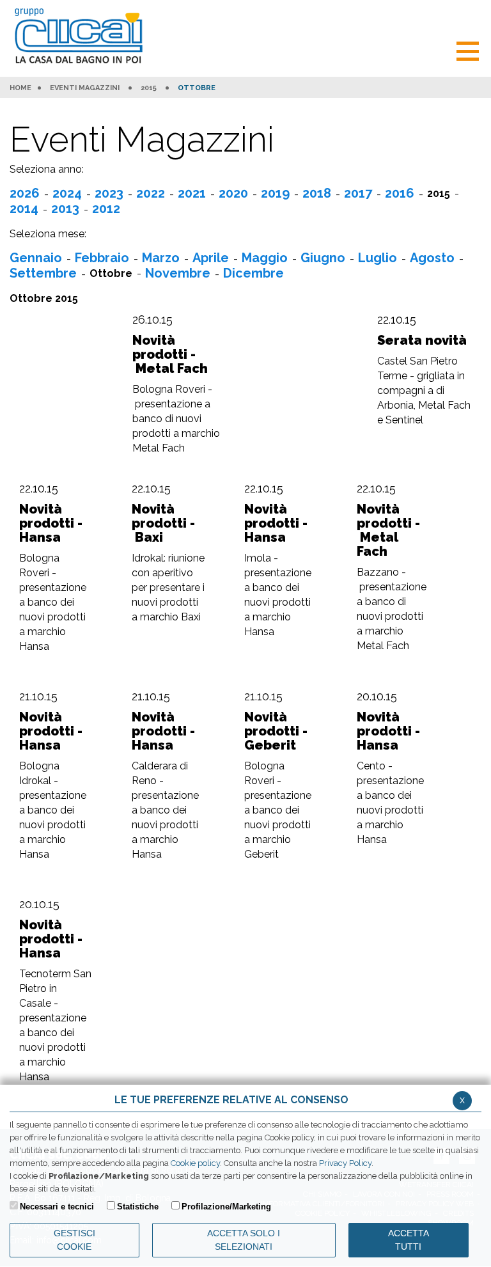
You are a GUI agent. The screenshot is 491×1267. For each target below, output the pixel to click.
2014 (24, 208)
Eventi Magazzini (85, 88)
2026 (25, 193)
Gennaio (36, 257)
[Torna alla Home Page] (81, 36)
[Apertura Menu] (467, 50)
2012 (106, 208)
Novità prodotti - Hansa (50, 523)
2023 (109, 193)
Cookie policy (195, 1163)
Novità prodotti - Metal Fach (170, 354)
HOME (20, 88)
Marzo (161, 257)
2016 (399, 193)
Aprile (210, 257)
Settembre (43, 273)
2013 (65, 208)
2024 (67, 193)
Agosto (432, 257)
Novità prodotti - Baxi (163, 523)
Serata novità (422, 340)
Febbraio (102, 257)
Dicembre (253, 273)
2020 (233, 193)
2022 (150, 193)
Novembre (177, 273)
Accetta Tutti (408, 1240)
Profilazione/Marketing (226, 1206)
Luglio (377, 257)
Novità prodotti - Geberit (276, 731)
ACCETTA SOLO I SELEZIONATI (243, 1240)
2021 (192, 193)
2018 (316, 193)
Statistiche (138, 1206)
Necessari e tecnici (57, 1206)
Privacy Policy (345, 1163)
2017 (358, 193)
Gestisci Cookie (74, 1240)
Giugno (322, 257)
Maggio (265, 257)
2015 (149, 88)
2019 (275, 193)
